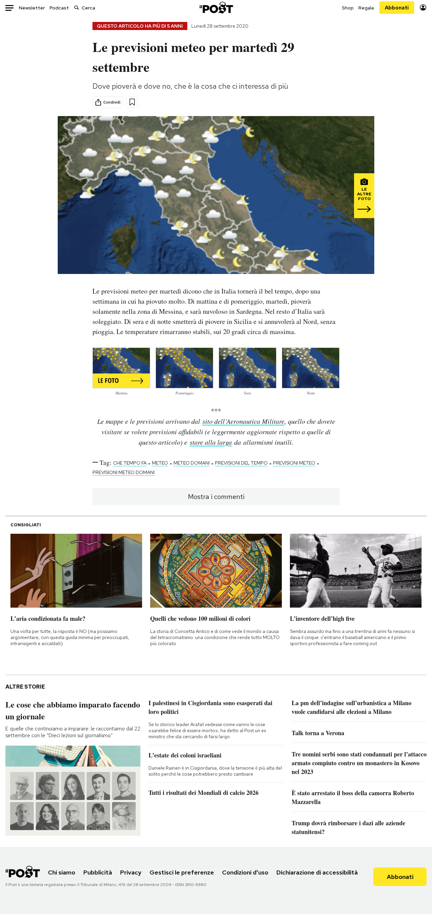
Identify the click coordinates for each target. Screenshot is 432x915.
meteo (160, 463)
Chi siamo (61, 872)
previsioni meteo (294, 463)
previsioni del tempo (241, 463)
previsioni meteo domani (123, 472)
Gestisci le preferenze (182, 872)
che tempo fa (129, 463)
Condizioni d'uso (245, 872)
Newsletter (32, 8)
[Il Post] (216, 7)
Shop (348, 8)
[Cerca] (76, 7)
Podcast (59, 8)
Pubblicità (97, 872)
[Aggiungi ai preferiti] (132, 102)
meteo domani (191, 463)
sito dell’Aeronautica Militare (243, 421)
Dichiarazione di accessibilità (317, 872)
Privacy (130, 872)
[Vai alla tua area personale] (423, 7)
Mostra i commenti (216, 496)
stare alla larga (211, 442)
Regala (366, 8)
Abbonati (397, 7)
